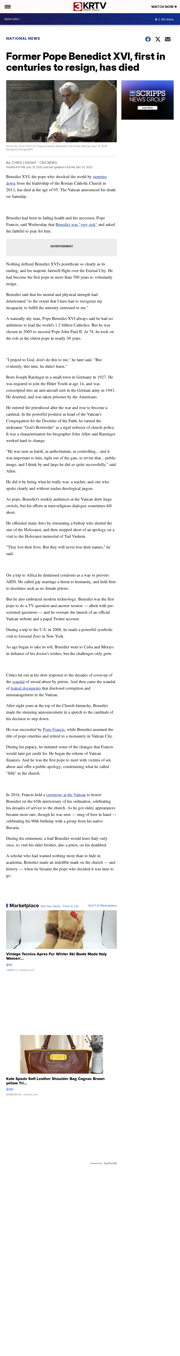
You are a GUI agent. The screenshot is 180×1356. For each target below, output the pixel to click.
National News (23, 38)
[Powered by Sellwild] (110, 1163)
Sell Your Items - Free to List (60, 906)
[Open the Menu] (7, 6)
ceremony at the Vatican (66, 794)
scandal (18, 681)
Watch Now (163, 7)
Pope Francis (54, 729)
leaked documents (26, 688)
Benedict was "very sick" (76, 224)
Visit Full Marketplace (102, 905)
